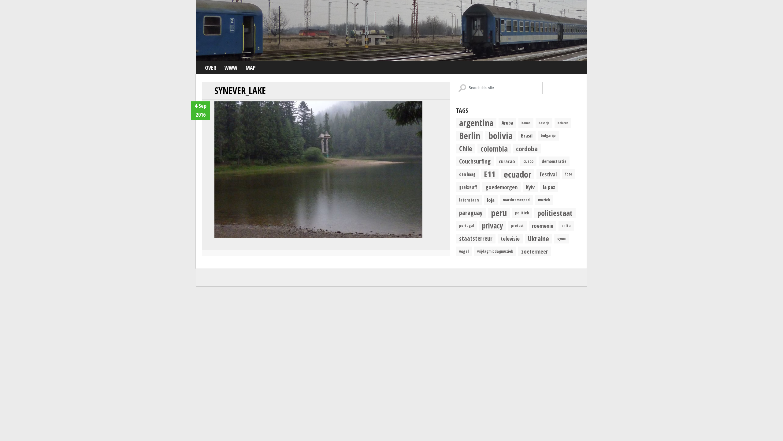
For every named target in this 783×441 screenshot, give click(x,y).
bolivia (500, 136)
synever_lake (240, 90)
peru (499, 213)
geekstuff (468, 187)
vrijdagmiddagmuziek (495, 251)
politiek (522, 213)
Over (210, 67)
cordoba (527, 148)
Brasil (527, 135)
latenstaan (469, 200)
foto (568, 174)
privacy (492, 226)
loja (491, 200)
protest (517, 225)
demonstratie (554, 161)
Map (251, 67)
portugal (466, 225)
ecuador (517, 174)
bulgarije (548, 135)
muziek (544, 199)
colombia (494, 148)
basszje (544, 123)
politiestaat (555, 213)
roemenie (542, 225)
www (231, 67)
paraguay (471, 213)
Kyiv (530, 187)
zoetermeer (534, 251)
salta (566, 225)
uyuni (561, 238)
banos (525, 123)
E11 (489, 174)
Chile (465, 148)
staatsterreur (475, 238)
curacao (507, 161)
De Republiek (391, 30)
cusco (528, 161)
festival (548, 174)
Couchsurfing (475, 161)
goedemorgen (501, 187)
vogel (464, 251)
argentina (476, 123)
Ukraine (538, 238)
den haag (467, 174)
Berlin (469, 136)
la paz (549, 186)
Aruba (507, 122)
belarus (563, 123)
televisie (510, 238)
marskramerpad (516, 199)
